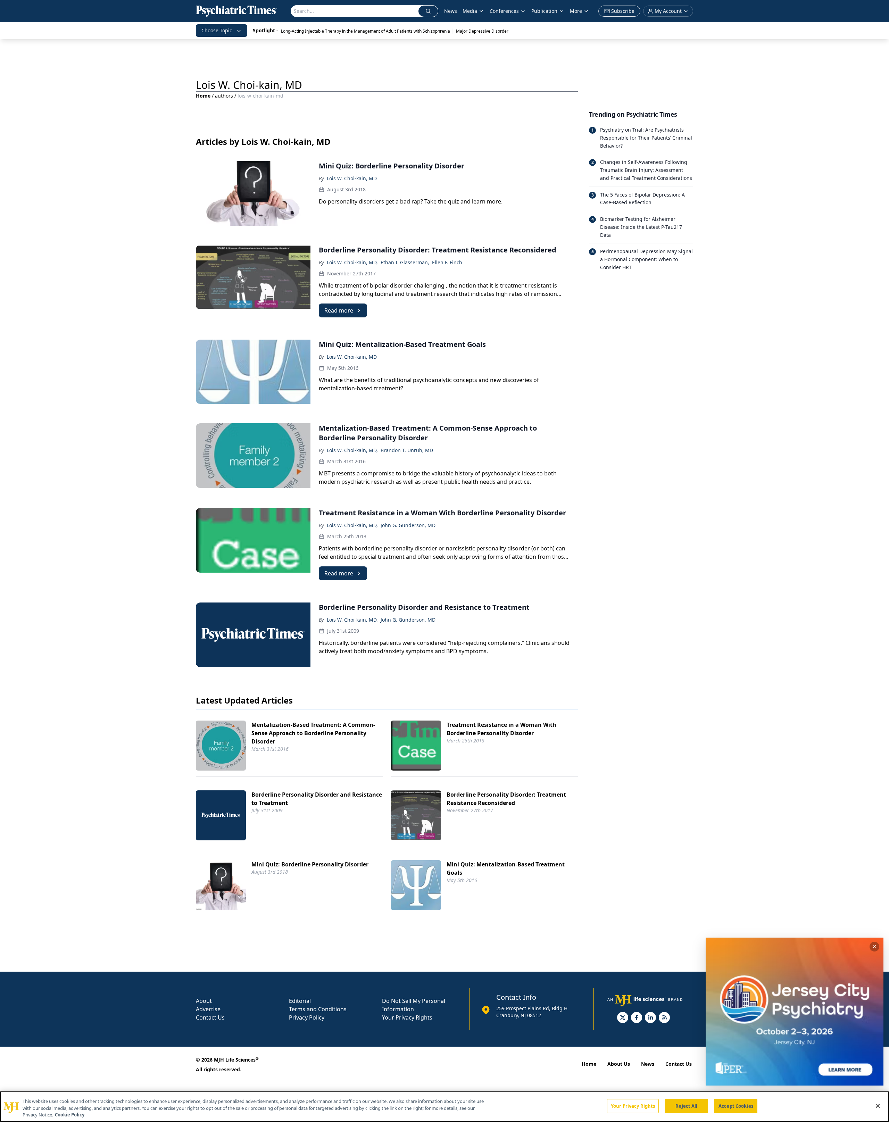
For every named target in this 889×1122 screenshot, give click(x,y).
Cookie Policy (69, 1115)
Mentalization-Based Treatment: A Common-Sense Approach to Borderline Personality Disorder (313, 733)
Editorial (300, 1001)
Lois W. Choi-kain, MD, (352, 262)
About (204, 1001)
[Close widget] (874, 946)
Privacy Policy (306, 1017)
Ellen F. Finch (447, 262)
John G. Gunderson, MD (408, 525)
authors (224, 95)
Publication (544, 11)
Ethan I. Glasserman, (405, 262)
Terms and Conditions (318, 1009)
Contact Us (210, 1017)
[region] (444, 1106)
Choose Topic (216, 30)
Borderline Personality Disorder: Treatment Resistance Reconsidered (506, 799)
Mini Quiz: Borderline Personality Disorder (309, 864)
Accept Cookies (735, 1106)
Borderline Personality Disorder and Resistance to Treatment (316, 799)
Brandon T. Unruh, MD (407, 450)
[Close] (878, 1105)
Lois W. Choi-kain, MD (352, 178)
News (450, 11)
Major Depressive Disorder (482, 31)
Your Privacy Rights (407, 1017)
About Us (618, 1064)
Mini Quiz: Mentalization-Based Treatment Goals (506, 868)
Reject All (686, 1106)
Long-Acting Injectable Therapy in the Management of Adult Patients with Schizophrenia (365, 31)
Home (203, 95)
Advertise (208, 1009)
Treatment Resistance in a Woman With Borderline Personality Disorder (501, 729)
